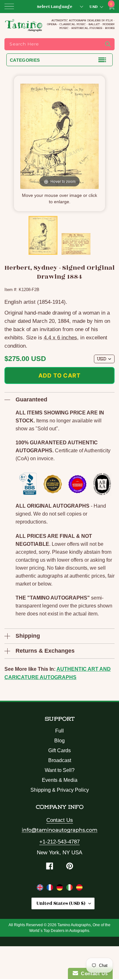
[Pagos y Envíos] (79, 888)
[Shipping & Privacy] (41, 888)
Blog (59, 740)
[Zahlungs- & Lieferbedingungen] (60, 888)
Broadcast (59, 760)
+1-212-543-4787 (59, 842)
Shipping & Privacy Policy (59, 790)
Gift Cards (59, 750)
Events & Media (59, 780)
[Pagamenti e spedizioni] (70, 888)
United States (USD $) (60, 903)
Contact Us (59, 820)
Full (59, 730)
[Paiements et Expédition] (51, 888)
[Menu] (9, 6)
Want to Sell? (60, 770)
